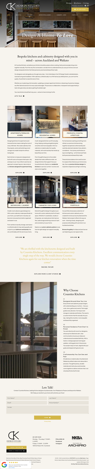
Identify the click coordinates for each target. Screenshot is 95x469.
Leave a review (15, 447)
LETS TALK (18, 96)
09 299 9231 (81, 9)
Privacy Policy (47, 421)
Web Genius (82, 458)
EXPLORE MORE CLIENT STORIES (46, 274)
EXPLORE (19, 172)
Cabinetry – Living (61, 15)
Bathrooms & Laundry (45, 15)
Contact (85, 15)
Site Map (73, 464)
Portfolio (75, 15)
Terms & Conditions (15, 450)
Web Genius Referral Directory (81, 464)
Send (46, 417)
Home (8, 15)
